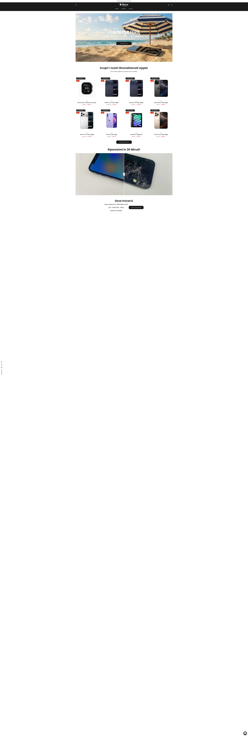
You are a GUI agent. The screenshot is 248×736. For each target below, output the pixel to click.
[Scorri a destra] (171, 1)
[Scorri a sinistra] (77, 1)
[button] (76, 4)
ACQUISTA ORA (124, 43)
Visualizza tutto (124, 142)
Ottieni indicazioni (136, 207)
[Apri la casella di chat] (245, 733)
